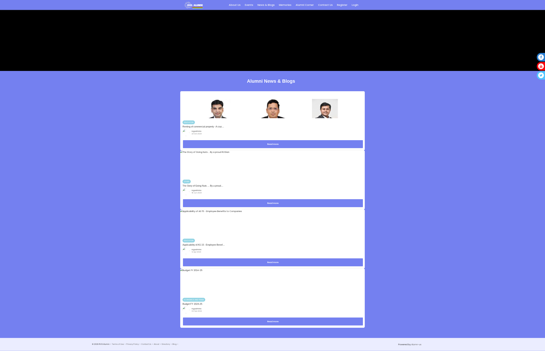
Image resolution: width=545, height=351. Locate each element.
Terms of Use (118, 344)
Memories (285, 5)
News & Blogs (266, 5)
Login (355, 5)
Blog (174, 344)
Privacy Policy (132, 344)
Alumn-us (416, 344)
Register (342, 5)
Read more (273, 144)
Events (249, 5)
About (156, 344)
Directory (166, 344)
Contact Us (325, 5)
